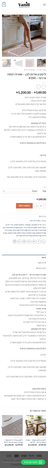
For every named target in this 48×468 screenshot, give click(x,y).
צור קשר (6, 460)
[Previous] (41, 36)
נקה (45, 187)
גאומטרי (28, 225)
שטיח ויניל (8, 230)
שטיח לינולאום (41, 233)
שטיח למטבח (30, 233)
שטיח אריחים (32, 230)
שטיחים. (19, 236)
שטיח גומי (16, 230)
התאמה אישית (19, 225)
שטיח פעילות (27, 236)
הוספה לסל (24, 205)
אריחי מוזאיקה (36, 225)
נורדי (25, 227)
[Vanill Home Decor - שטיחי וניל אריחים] (24, 4)
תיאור (43, 257)
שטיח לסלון (21, 233)
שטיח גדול (23, 230)
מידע (17, 460)
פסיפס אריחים (8, 227)
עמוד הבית (41, 70)
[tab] (24, 257)
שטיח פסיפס (36, 236)
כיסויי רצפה (42, 227)
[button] (33, 462)
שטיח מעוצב (11, 233)
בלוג (12, 460)
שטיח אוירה (42, 230)
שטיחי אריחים (29, 70)
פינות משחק (18, 227)
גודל (44, 191)
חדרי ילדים (9, 225)
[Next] (4, 36)
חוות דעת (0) (41, 268)
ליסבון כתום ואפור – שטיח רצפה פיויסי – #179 (36, 441)
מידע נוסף (42, 263)
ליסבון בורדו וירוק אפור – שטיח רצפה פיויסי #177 (13, 441)
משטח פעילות (32, 227)
